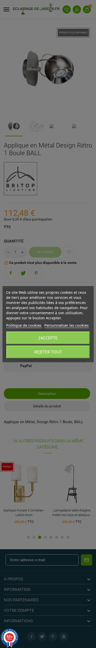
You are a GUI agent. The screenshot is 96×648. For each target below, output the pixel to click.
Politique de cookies (23, 325)
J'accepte (48, 338)
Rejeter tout (48, 352)
